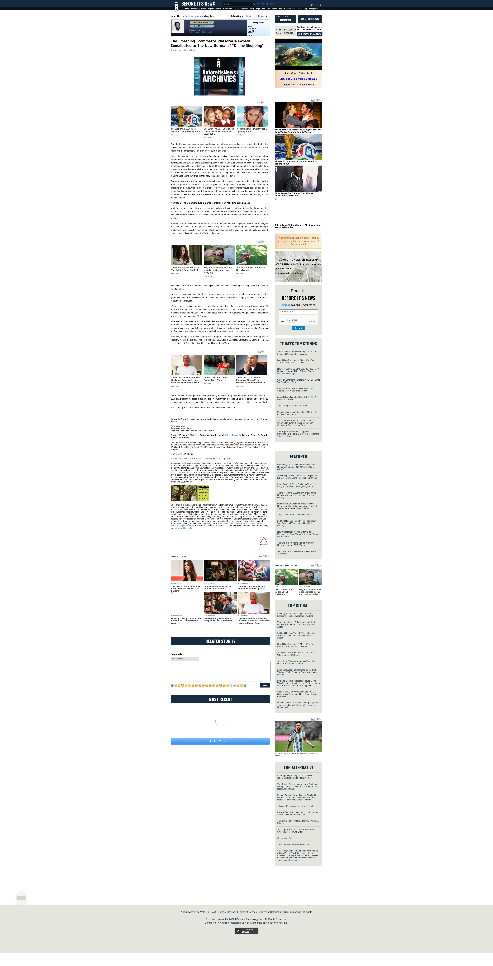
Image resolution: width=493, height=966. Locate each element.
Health (203, 9)
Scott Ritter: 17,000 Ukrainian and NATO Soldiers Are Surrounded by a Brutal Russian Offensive (297, 694)
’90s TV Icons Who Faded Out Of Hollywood (250, 268)
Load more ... (220, 741)
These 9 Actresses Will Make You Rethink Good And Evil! (185, 268)
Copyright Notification (270, 912)
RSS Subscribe (292, 912)
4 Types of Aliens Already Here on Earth (295, 806)
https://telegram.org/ (310, 264)
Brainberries (175, 274)
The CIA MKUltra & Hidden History (293, 844)
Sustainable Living (246, 9)
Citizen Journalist (232, 435)
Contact (222, 912)
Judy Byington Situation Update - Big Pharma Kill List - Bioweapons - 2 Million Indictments (298, 477)
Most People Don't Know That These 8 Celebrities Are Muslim (294, 194)
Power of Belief (229, 9)
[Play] (298, 55)
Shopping (303, 9)
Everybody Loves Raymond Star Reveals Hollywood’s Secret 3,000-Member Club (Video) (296, 467)
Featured (185, 9)
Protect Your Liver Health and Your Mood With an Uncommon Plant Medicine (298, 813)
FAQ (213, 912)
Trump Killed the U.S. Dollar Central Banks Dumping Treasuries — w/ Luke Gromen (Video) (296, 495)
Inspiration (260, 9)
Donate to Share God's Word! (299, 84)
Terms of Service (247, 912)
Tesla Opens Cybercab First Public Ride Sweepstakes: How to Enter (295, 830)
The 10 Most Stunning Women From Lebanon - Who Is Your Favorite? (186, 588)
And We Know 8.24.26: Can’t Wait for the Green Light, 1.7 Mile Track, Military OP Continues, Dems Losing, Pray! (295, 423)
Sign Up (318, 5)
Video (274, 9)
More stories (207, 32)
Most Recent (292, 9)
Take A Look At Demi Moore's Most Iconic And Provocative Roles (298, 226)
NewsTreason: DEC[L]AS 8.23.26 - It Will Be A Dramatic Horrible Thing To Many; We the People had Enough (298, 371)
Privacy (232, 912)
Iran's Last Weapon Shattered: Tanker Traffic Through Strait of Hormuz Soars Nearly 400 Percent (297, 672)
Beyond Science (214, 9)
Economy (194, 9)
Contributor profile (195, 32)
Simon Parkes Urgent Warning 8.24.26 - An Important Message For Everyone (296, 353)
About (184, 912)
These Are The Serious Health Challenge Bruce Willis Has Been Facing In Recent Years (185, 380)
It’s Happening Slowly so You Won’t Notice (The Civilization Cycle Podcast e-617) (296, 776)
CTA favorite (208, 276)
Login (311, 5)
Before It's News (198, 3)
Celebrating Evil (284, 838)
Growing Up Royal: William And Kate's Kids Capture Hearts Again (186, 620)
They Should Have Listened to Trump (294, 515)
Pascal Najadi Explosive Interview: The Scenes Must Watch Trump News (295, 389)
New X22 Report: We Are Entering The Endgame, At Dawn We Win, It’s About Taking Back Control (298, 534)
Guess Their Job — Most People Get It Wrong (216, 378)
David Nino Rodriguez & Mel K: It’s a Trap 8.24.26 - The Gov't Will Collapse (296, 361)
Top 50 (282, 9)
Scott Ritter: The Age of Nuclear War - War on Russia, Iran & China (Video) (297, 662)
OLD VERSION (310, 19)
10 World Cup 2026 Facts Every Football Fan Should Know (297, 754)
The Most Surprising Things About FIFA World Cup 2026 (251, 587)
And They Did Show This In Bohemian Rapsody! (217, 587)
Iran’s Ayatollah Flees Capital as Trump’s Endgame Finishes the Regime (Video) (296, 485)
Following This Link (182, 528)
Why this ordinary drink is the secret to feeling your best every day (218, 270)
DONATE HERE (285, 20)
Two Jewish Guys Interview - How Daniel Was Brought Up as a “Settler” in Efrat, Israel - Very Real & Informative (298, 786)
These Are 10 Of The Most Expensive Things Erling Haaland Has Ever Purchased (250, 380)
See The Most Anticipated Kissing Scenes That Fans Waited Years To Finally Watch (298, 130)
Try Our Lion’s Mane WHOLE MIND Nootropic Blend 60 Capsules (200, 459)
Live (268, 9)
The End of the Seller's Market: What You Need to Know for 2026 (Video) (296, 544)
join (184, 426)
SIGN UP (286, 305)
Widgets (307, 912)
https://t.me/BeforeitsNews (288, 273)
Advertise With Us (199, 912)
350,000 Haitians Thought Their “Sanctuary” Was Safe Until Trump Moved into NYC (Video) (297, 523)
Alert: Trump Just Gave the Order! (292, 406)
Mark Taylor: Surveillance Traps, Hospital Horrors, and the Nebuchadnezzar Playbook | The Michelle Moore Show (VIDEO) (297, 506)
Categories (313, 9)
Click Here (195, 435)
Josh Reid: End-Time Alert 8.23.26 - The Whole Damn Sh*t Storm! (295, 654)
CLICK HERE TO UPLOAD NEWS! (309, 34)
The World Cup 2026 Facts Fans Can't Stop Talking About (296, 162)
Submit (298, 328)
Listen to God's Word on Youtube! (298, 78)
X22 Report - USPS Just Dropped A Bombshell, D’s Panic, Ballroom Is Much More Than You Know (298, 433)
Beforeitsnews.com (192, 16)
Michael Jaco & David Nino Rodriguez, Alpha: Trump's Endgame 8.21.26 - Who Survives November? (298, 705)
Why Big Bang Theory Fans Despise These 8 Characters (218, 619)
